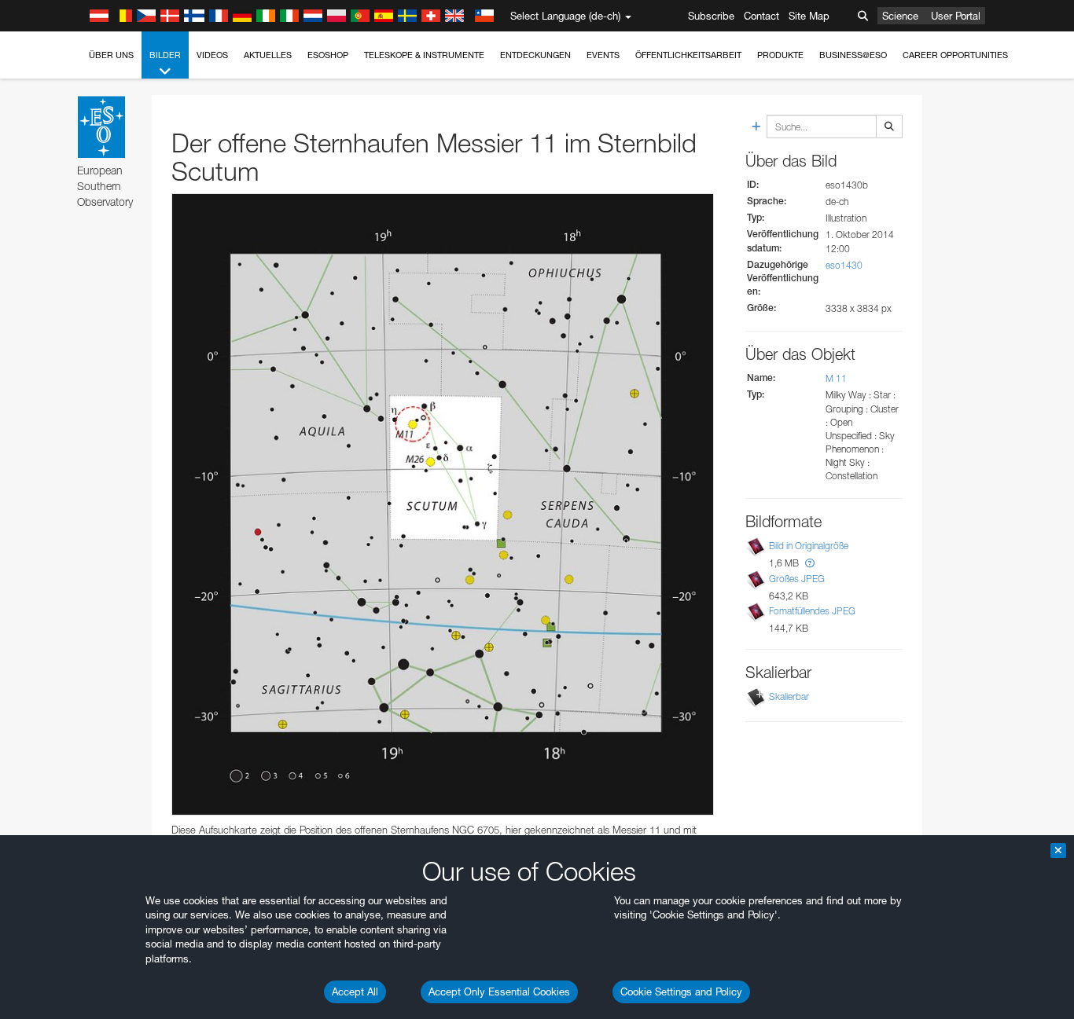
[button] (810, 563)
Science (900, 15)
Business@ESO (853, 54)
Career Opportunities (955, 54)
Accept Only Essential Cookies (499, 991)
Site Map (809, 15)
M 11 (836, 378)
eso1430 (844, 265)
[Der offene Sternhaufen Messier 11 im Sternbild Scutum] (442, 504)
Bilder (165, 54)
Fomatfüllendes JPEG (812, 611)
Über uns (111, 54)
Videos (212, 54)
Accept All (355, 991)
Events (603, 54)
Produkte (780, 54)
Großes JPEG (797, 579)
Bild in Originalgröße (808, 546)
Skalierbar (789, 696)
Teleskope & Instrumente (424, 54)
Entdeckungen (535, 54)
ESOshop (327, 54)
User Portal (955, 15)
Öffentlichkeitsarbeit (688, 54)
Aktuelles (268, 54)
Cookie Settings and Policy (681, 991)
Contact (761, 15)
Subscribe (711, 15)
